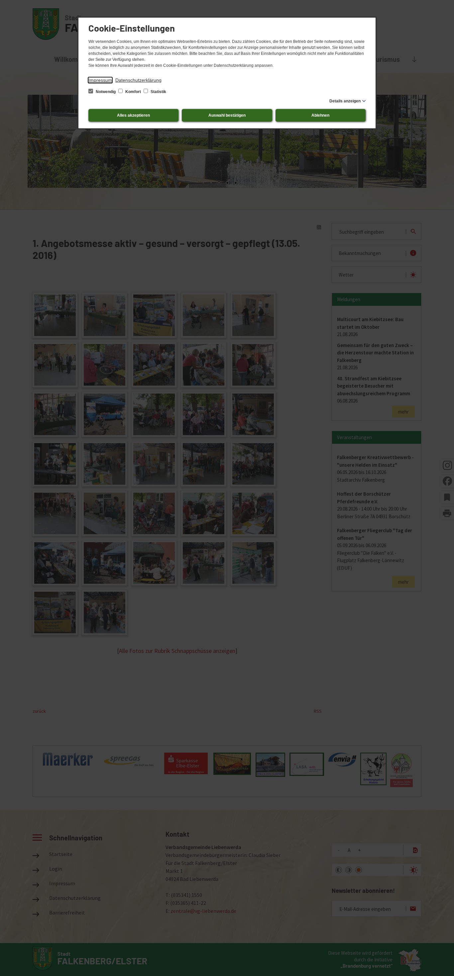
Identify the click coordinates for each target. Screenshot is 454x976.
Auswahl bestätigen (227, 115)
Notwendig (106, 91)
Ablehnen (320, 115)
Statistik (158, 91)
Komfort (133, 91)
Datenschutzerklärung (138, 80)
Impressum (100, 80)
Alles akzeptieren (133, 115)
